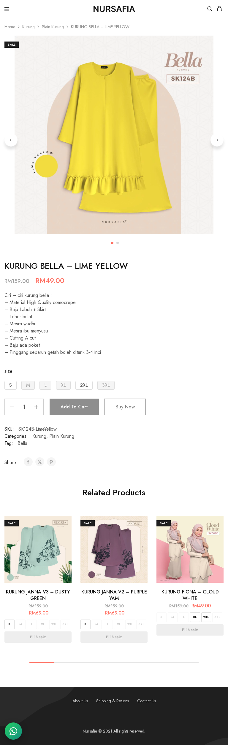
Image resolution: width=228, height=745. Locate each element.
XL (43, 624)
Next (217, 140)
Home (9, 27)
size (8, 371)
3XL (65, 624)
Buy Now (125, 406)
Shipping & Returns (112, 701)
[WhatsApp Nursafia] (13, 731)
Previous (11, 140)
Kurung (28, 27)
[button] (10, 385)
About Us (80, 701)
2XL (54, 624)
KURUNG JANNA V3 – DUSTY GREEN (38, 594)
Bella (22, 443)
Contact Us (146, 701)
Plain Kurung (53, 27)
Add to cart (74, 406)
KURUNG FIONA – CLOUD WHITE (190, 594)
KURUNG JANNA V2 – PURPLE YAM (114, 594)
